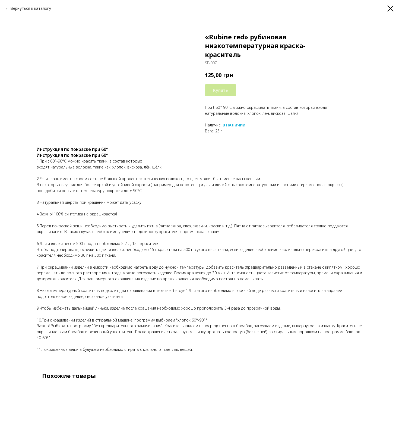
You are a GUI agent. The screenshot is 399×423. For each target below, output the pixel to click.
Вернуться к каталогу (30, 8)
